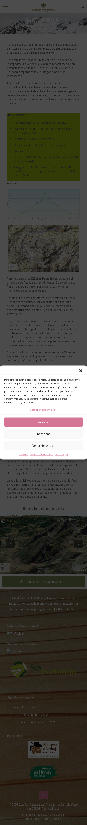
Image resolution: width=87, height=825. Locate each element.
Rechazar (43, 433)
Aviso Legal (61, 454)
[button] (81, 371)
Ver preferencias (43, 445)
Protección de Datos (41, 454)
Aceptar (43, 422)
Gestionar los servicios (42, 410)
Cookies (23, 454)
